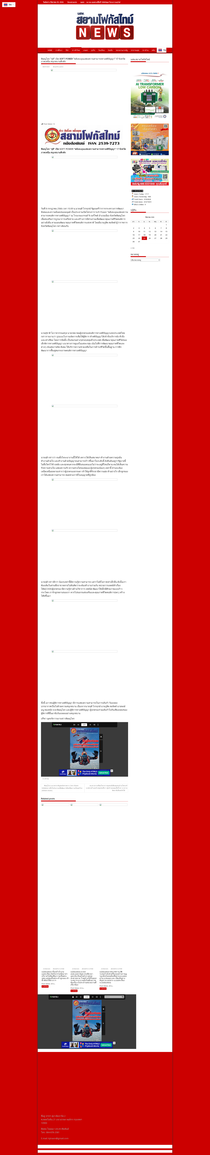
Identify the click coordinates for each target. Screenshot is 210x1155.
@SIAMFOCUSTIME (58, 969)
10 (139, 231)
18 (144, 235)
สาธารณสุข (135, 50)
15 (166, 231)
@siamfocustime (58, 67)
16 (134, 235)
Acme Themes (126, 1151)
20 (155, 235)
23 (134, 238)
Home (50, 50)
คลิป (153, 50)
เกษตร (85, 50)
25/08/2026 (46, 969)
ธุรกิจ (93, 50)
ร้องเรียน (101, 50)
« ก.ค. (133, 248)
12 (150, 231)
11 (144, 231)
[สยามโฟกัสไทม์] (43, 50)
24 (139, 238)
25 (144, 238)
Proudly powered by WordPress (90, 1151)
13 (155, 231)
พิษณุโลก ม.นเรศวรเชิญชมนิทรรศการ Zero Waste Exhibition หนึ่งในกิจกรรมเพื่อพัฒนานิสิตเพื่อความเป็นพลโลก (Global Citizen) (62, 788)
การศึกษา (59, 50)
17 (139, 235)
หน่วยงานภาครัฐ (122, 50)
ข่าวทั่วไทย (76, 50)
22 (166, 235)
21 (161, 235)
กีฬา (67, 50)
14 (161, 231)
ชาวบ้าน (145, 50)
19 (150, 235)
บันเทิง (110, 50)
